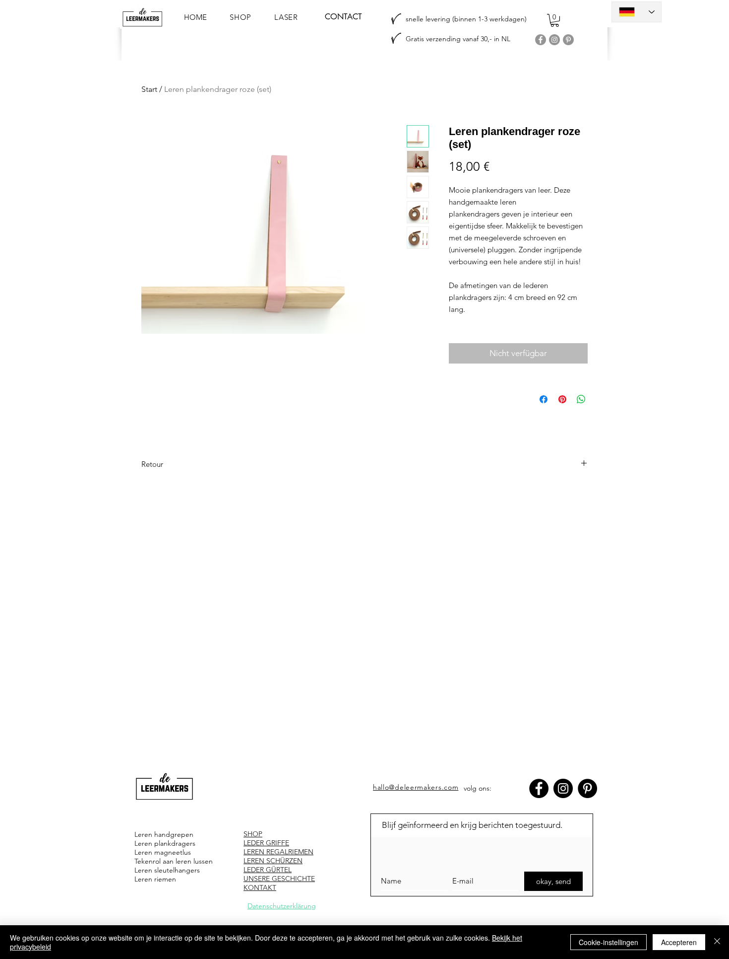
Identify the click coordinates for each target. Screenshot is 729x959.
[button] (554, 20)
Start (149, 89)
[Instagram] (554, 39)
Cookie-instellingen (608, 942)
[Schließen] (717, 942)
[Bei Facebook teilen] (543, 399)
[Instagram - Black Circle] (563, 788)
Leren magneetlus (162, 852)
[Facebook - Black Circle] (538, 788)
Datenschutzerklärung (281, 905)
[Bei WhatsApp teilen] (581, 399)
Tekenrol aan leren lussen (173, 861)
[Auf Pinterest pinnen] (562, 399)
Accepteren (679, 942)
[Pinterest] (568, 39)
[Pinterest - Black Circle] (587, 788)
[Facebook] (540, 39)
